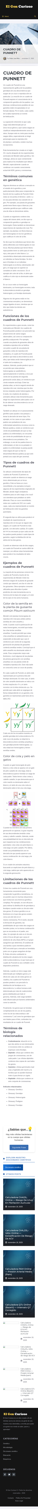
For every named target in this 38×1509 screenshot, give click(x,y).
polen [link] (8, 348)
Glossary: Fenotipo (15, 1105)
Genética (6, 1443)
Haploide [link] (11, 1078)
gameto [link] (26, 693)
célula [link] (18, 1053)
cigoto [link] (27, 1075)
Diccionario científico (13, 1167)
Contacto (11, 1498)
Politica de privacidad (23, 1498)
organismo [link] (16, 217)
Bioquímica (7, 1459)
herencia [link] (6, 595)
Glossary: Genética (15, 1089)
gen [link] (4, 203)
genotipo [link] (24, 222)
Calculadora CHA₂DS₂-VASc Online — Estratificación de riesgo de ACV (28, 1351)
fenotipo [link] (23, 259)
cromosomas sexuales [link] (11, 301)
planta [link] (22, 203)
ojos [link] (9, 598)
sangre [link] (24, 595)
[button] (35, 16)
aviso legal (19, 1501)
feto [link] (18, 1019)
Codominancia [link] (14, 1041)
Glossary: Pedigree (15, 1101)
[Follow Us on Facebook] (5, 1474)
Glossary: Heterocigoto (16, 1097)
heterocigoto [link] (7, 265)
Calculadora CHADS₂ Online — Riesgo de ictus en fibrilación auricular (19, 1200)
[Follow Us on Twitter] (9, 1474)
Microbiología (7, 1447)
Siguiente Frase (19, 1147)
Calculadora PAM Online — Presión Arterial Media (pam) (18, 1272)
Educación (6, 1455)
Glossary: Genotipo (15, 1093)
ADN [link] (12, 170)
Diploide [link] (11, 1053)
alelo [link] (29, 197)
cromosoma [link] (13, 920)
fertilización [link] (9, 116)
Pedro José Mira (15, 58)
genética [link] (16, 102)
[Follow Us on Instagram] (13, 1474)
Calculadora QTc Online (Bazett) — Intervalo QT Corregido (18, 1307)
